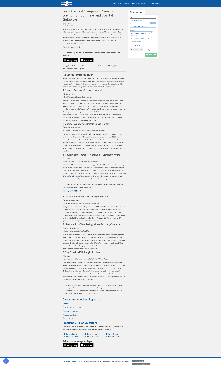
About (138, 3)
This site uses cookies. (70, 361)
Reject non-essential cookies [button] (142, 364)
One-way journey (136, 41)
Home (114, 3)
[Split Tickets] (68, 3)
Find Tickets (151, 55)
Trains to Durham (91, 334)
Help (133, 3)
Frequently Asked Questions (80, 322)
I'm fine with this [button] (138, 361)
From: (131, 17)
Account (143, 3)
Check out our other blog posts (81, 299)
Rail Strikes (127, 3)
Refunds (120, 3)
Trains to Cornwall (112, 334)
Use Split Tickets (136, 50)
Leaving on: (133, 30)
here (120, 209)
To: (130, 23)
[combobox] (143, 20)
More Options (149, 50)
